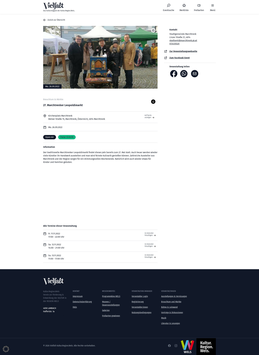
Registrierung (138, 301)
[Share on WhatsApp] (184, 73)
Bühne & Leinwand (169, 307)
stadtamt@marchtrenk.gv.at (183, 40)
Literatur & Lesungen (170, 323)
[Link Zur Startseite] (129, 281)
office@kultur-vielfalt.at (53, 314)
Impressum (78, 296)
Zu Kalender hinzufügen (149, 234)
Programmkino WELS (111, 296)
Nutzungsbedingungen (141, 312)
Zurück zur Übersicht (56, 20)
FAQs (75, 307)
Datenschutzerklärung (82, 301)
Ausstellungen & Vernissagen (174, 296)
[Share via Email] (195, 73)
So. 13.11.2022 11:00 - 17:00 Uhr (56, 257)
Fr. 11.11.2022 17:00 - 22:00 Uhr (56, 235)
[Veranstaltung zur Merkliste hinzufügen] (153, 30)
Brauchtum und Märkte (171, 301)
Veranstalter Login (140, 296)
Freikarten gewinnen (111, 315)
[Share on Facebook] (173, 73)
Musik (163, 318)
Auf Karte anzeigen (148, 116)
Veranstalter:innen (140, 307)
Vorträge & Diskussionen (172, 312)
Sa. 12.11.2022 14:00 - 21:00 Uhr (56, 246)
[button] (6, 349)
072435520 (174, 43)
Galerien (106, 310)
